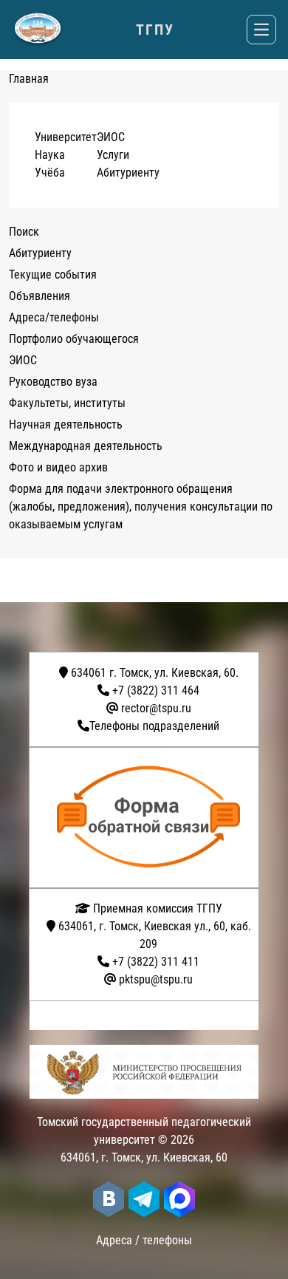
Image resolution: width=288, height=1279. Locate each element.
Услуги (113, 155)
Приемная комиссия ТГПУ (156, 908)
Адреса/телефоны (54, 317)
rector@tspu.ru (156, 708)
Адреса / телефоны (144, 1240)
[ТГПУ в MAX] (179, 1199)
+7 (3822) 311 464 (155, 690)
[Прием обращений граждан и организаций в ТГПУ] (148, 817)
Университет (66, 137)
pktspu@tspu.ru (156, 979)
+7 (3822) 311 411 (155, 962)
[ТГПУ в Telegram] (144, 1199)
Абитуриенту (128, 173)
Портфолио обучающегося (74, 339)
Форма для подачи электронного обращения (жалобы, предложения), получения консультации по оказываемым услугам (140, 506)
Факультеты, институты (67, 403)
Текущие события (53, 274)
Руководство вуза (53, 382)
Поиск (24, 232)
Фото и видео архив (58, 467)
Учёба (50, 173)
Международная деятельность (85, 446)
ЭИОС (111, 137)
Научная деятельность (66, 424)
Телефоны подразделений (154, 726)
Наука (50, 155)
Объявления (39, 296)
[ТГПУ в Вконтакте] (108, 1199)
